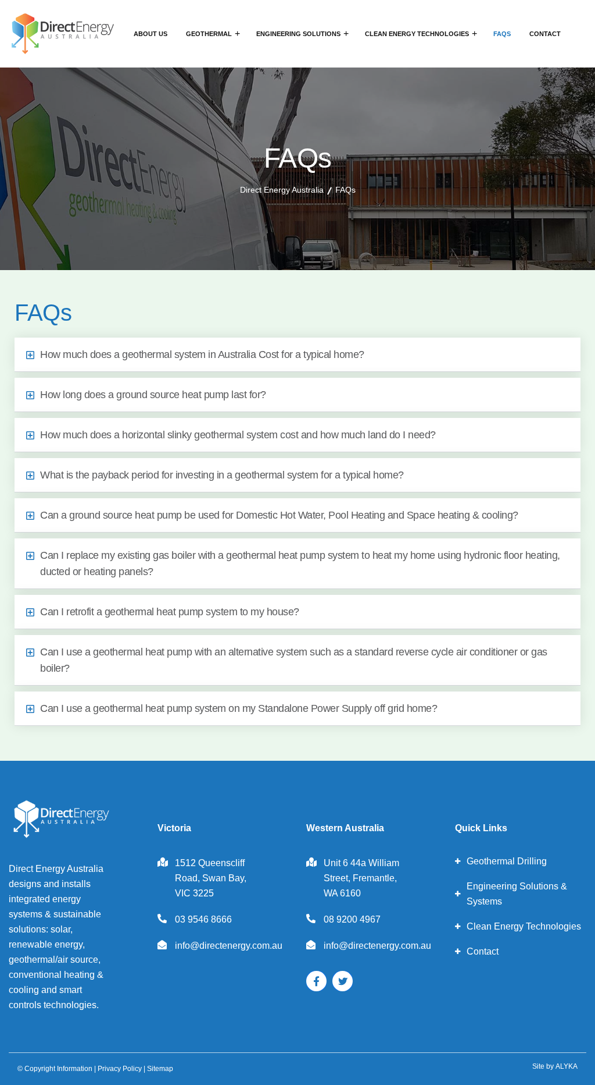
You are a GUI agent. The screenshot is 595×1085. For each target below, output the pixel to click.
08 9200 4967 (352, 919)
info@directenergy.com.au (228, 946)
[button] (297, 355)
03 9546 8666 (203, 919)
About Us (150, 33)
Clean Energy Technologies (417, 33)
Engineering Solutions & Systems (517, 893)
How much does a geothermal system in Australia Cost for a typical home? (202, 354)
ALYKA (566, 1066)
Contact (545, 33)
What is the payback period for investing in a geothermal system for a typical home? (222, 475)
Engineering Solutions (298, 33)
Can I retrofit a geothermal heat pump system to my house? (169, 612)
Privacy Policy (120, 1069)
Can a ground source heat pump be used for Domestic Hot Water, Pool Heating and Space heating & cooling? (279, 515)
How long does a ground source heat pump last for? (153, 394)
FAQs (502, 33)
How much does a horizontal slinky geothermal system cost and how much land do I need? (238, 435)
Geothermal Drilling (507, 861)
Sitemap (160, 1069)
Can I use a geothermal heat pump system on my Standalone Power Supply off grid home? (238, 708)
